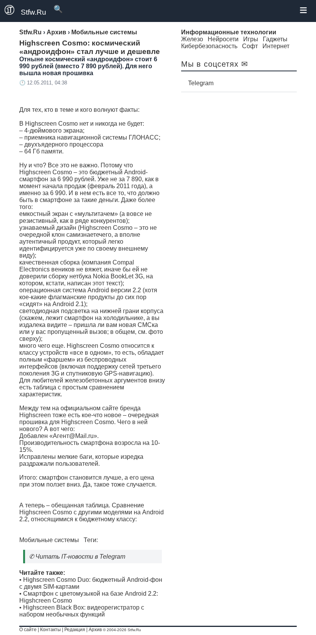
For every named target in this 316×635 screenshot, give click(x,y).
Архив (95, 629)
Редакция (74, 629)
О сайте (28, 629)
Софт (250, 46)
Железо (192, 39)
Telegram (200, 83)
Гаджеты (275, 39)
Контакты (50, 629)
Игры (250, 39)
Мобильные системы (49, 540)
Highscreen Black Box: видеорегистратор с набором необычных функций (81, 611)
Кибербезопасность (209, 46)
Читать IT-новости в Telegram (80, 556)
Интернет (275, 46)
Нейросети (223, 39)
